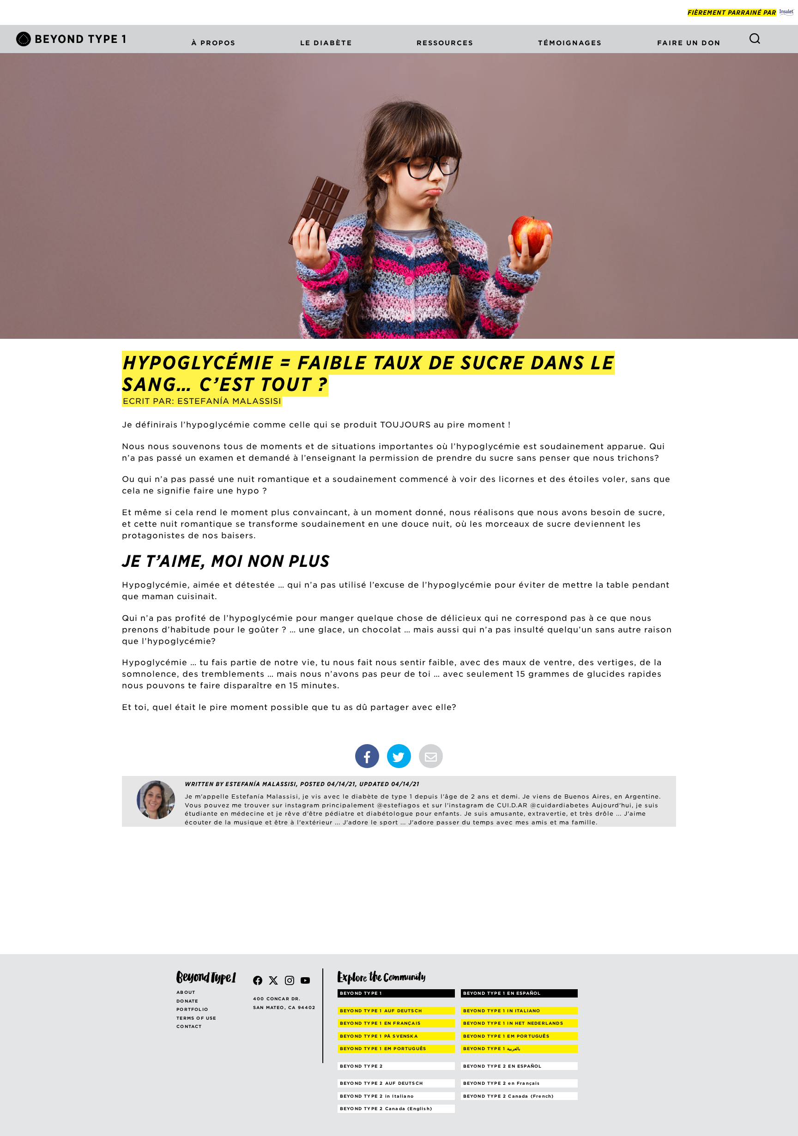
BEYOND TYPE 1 (361, 993)
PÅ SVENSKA (379, 1036)
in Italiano (377, 1096)
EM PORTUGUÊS (506, 1036)
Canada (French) (508, 1096)
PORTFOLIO (192, 1009)
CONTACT (189, 1026)
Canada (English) (386, 1108)
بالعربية (492, 1048)
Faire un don (689, 43)
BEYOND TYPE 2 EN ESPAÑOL (502, 1066)
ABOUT (185, 992)
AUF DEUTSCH (381, 1010)
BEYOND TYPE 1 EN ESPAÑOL (502, 993)
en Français (501, 1083)
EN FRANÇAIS (380, 1023)
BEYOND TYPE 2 (361, 1066)
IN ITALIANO (502, 1010)
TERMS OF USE (196, 1018)
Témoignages (570, 43)
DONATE (187, 1001)
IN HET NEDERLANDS (513, 1023)
